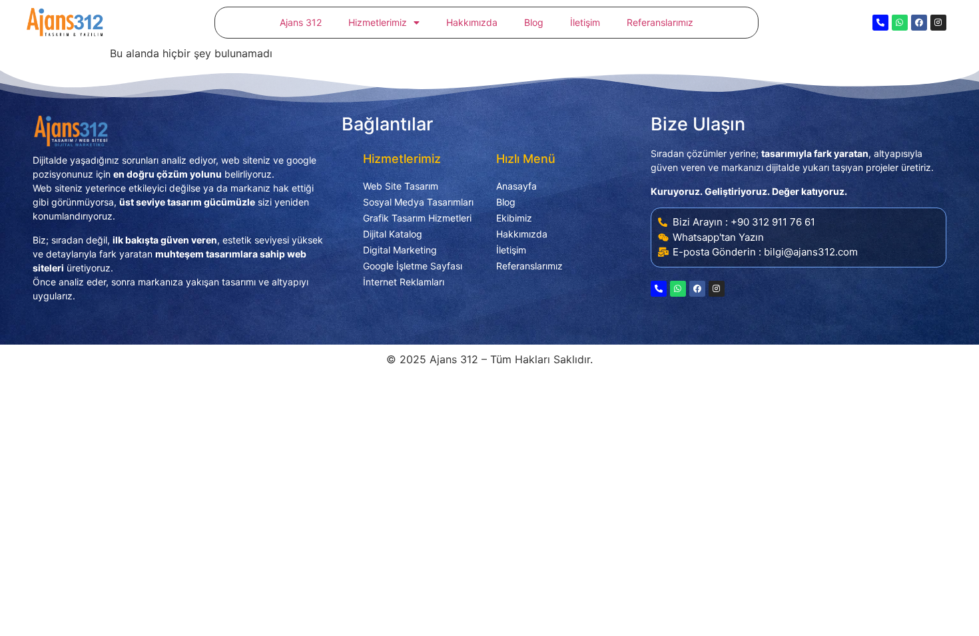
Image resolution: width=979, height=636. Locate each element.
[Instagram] (938, 23)
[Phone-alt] (880, 23)
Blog (533, 22)
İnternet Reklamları (403, 281)
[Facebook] (919, 23)
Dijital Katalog (392, 233)
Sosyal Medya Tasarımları (418, 202)
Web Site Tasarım (400, 186)
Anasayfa (516, 186)
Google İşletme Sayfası (412, 265)
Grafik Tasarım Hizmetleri (417, 218)
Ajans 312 (301, 22)
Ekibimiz (514, 218)
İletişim (585, 22)
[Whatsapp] (900, 23)
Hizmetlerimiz (377, 22)
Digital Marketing (400, 249)
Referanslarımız (660, 22)
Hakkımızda (471, 22)
